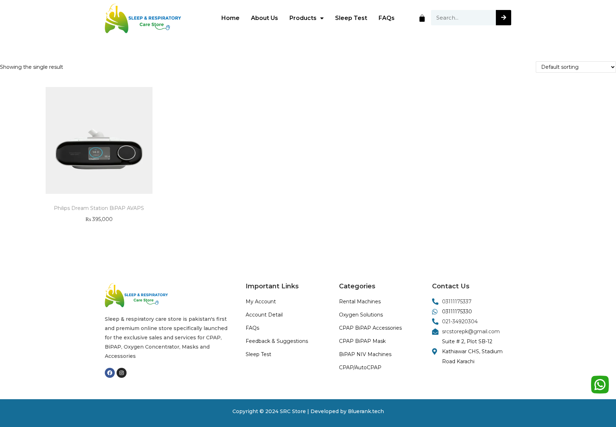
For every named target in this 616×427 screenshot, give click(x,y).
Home (230, 18)
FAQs (387, 18)
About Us (264, 18)
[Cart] (422, 18)
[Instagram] (122, 373)
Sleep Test (351, 18)
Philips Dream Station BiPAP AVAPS (99, 208)
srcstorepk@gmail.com (471, 331)
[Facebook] (110, 373)
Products (303, 18)
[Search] (503, 17)
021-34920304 (460, 321)
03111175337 (457, 301)
